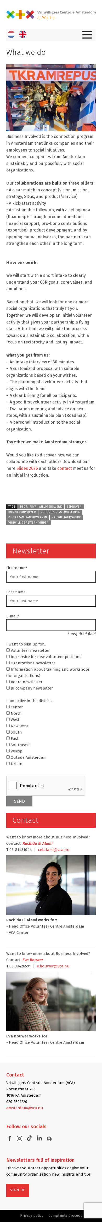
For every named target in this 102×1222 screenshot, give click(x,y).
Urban (16, 763)
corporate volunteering (60, 512)
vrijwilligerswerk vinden (28, 522)
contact (64, 468)
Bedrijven (74, 506)
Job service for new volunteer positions (45, 656)
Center (16, 707)
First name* (16, 568)
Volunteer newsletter (30, 650)
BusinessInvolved (22, 512)
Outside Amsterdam (28, 757)
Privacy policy (31, 1215)
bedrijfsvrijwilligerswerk (41, 506)
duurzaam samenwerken (27, 517)
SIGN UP (18, 1190)
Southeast (20, 744)
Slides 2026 (27, 468)
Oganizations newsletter (32, 663)
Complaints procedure (67, 1215)
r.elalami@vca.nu (54, 849)
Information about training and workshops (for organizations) (48, 672)
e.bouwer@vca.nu (53, 966)
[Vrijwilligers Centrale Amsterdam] (51, 14)
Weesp (16, 751)
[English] (22, 34)
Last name (16, 592)
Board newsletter (26, 682)
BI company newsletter (31, 688)
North (16, 713)
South (16, 732)
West (14, 719)
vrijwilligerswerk (66, 517)
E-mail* (13, 616)
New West (19, 726)
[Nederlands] (11, 34)
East (14, 738)
